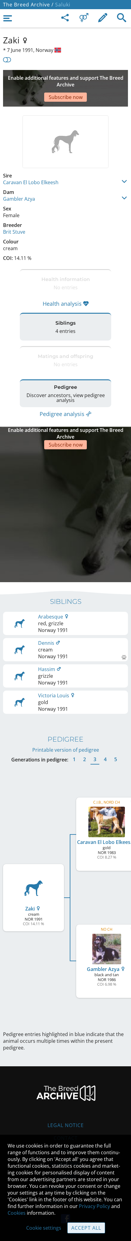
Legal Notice (66, 1125)
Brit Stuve (14, 231)
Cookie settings (43, 1228)
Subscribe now (66, 97)
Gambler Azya (19, 198)
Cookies (17, 1213)
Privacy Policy (94, 1206)
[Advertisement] (65, 515)
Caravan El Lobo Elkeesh (30, 182)
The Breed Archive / (28, 4)
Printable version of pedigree (65, 749)
